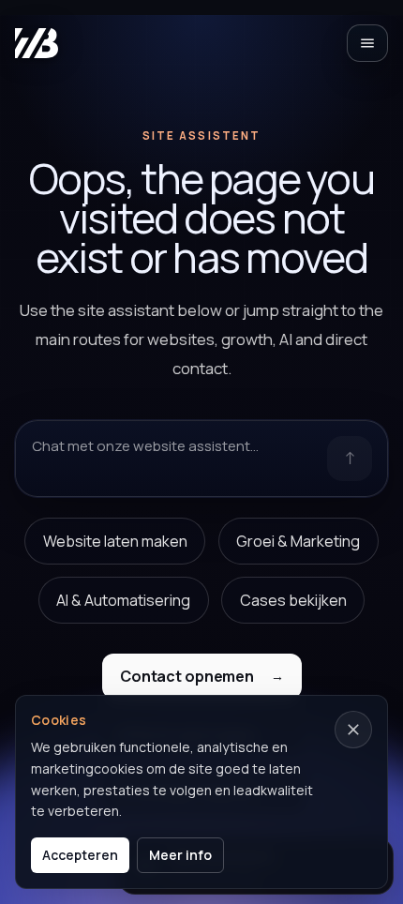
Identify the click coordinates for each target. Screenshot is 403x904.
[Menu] (367, 43)
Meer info (180, 855)
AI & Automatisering (123, 600)
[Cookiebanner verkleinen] (353, 729)
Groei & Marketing (298, 541)
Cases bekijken (293, 600)
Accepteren (80, 855)
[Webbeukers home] (36, 43)
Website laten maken (115, 541)
